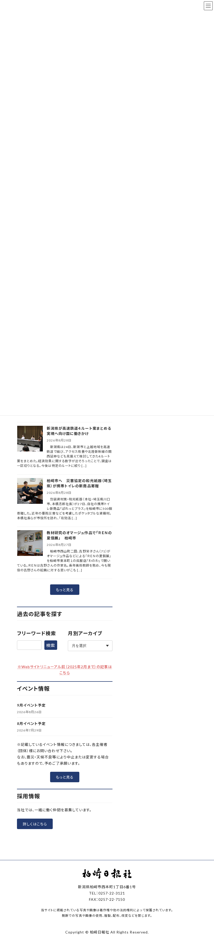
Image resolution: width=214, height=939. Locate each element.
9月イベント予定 (31, 705)
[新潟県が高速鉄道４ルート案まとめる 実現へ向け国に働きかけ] (30, 439)
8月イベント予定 (31, 723)
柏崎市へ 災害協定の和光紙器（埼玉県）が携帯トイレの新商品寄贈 (79, 483)
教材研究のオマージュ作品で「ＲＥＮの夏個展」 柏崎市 (79, 535)
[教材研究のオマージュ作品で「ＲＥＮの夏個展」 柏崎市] (30, 543)
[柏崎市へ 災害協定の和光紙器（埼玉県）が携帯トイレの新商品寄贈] (30, 491)
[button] (64, 589)
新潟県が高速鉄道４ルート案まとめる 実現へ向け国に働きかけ (79, 431)
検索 (50, 645)
